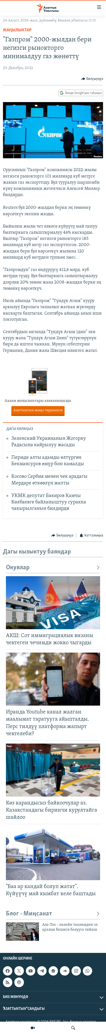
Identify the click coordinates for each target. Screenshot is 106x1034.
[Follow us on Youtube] (30, 971)
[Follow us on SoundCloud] (64, 971)
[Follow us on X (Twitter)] (19, 971)
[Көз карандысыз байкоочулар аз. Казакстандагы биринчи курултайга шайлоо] (53, 770)
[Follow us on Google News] (53, 971)
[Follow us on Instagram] (76, 971)
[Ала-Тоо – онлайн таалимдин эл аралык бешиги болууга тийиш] (22, 931)
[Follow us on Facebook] (7, 971)
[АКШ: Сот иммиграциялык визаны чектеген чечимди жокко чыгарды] (53, 602)
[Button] (92, 79)
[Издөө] (73, 1028)
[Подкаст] (19, 982)
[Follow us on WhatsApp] (87, 971)
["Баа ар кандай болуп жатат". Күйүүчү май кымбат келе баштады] (53, 853)
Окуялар (18, 567)
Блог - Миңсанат (29, 913)
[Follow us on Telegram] (42, 971)
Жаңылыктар (17, 30)
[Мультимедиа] (32, 1028)
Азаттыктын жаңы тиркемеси (53, 410)
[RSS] (7, 982)
